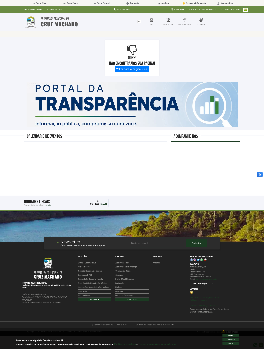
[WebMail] (192, 292)
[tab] (139, 21)
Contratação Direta (122, 271)
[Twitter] (198, 259)
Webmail (156, 263)
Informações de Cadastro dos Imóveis (93, 287)
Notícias (118, 287)
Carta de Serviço (85, 267)
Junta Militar (82, 291)
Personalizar (231, 339)
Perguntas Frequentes (124, 295)
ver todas (48, 205)
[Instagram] (195, 259)
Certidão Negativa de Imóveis (90, 271)
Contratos (119, 275)
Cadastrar (196, 243)
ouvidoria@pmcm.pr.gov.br (206, 279)
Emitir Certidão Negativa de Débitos (92, 283)
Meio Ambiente (84, 295)
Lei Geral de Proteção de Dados (204, 305)
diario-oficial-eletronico (124, 279)
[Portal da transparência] (132, 104)
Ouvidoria (119, 291)
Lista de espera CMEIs (87, 263)
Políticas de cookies (198, 300)
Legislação (119, 283)
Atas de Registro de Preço (126, 267)
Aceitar (230, 335)
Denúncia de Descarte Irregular (90, 279)
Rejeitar (230, 343)
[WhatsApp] (202, 259)
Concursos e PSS (85, 275)
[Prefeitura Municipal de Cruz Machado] (31, 22)
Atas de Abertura (122, 263)
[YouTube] (205, 259)
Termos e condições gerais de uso (205, 297)
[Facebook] (191, 259)
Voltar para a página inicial (132, 69)
